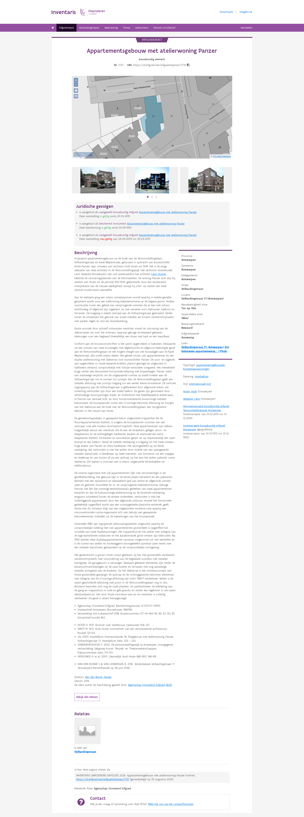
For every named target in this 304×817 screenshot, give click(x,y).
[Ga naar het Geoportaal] (76, 90)
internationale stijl (200, 384)
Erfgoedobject (66, 27)
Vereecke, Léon (191, 398)
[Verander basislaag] (76, 96)
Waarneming (111, 27)
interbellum (201, 376)
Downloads (226, 11)
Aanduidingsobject (89, 27)
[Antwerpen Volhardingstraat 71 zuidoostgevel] (98, 180)
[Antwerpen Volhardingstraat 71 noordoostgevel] (206, 180)
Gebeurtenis (141, 27)
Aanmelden (246, 27)
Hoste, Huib (190, 391)
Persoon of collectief (164, 27)
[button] (148, 197)
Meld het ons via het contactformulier (170, 804)
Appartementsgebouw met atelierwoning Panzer (168, 212)
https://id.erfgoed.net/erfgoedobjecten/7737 (102, 779)
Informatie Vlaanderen (222, 156)
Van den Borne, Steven (98, 677)
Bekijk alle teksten (87, 697)
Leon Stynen (158, 274)
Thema (126, 27)
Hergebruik (246, 11)
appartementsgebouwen (210, 365)
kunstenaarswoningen (196, 369)
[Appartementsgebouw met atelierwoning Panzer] (152, 180)
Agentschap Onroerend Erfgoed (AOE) (150, 685)
